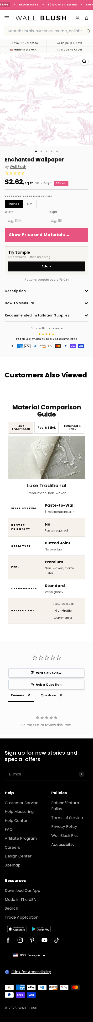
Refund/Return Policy (65, 806)
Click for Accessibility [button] (31, 972)
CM (29, 204)
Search (11, 908)
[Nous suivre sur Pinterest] (32, 940)
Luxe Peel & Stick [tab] (72, 427)
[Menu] (7, 18)
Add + (46, 266)
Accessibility (62, 844)
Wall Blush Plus (64, 835)
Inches (14, 204)
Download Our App (22, 890)
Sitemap (13, 865)
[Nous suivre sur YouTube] (44, 940)
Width (9, 212)
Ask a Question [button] (49, 684)
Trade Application (21, 917)
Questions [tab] (49, 695)
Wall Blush (18, 167)
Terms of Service (67, 817)
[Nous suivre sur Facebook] (8, 940)
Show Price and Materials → (39, 235)
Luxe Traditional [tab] (21, 427)
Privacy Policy (64, 826)
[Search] (88, 31)
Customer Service (21, 803)
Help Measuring (19, 811)
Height (52, 212)
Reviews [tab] (18, 695)
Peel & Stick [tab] (47, 428)
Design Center (18, 856)
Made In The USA (20, 899)
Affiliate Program (21, 838)
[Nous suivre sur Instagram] (20, 940)
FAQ (9, 829)
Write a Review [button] (48, 673)
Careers (12, 847)
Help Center (16, 820)
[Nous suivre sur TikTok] (56, 940)
